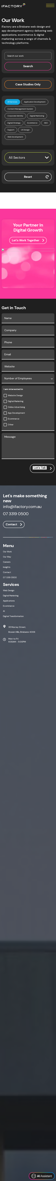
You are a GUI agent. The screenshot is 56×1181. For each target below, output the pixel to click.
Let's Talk (40, 468)
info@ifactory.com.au (22, 507)
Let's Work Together (25, 240)
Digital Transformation (13, 616)
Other (10, 424)
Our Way (7, 556)
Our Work (7, 551)
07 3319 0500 (16, 514)
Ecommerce (13, 418)
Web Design (8, 590)
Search (28, 66)
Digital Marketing (15, 401)
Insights (6, 567)
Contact (11, 524)
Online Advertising (16, 407)
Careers (6, 562)
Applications (9, 600)
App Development (16, 413)
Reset (28, 177)
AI (4, 611)
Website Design (15, 395)
